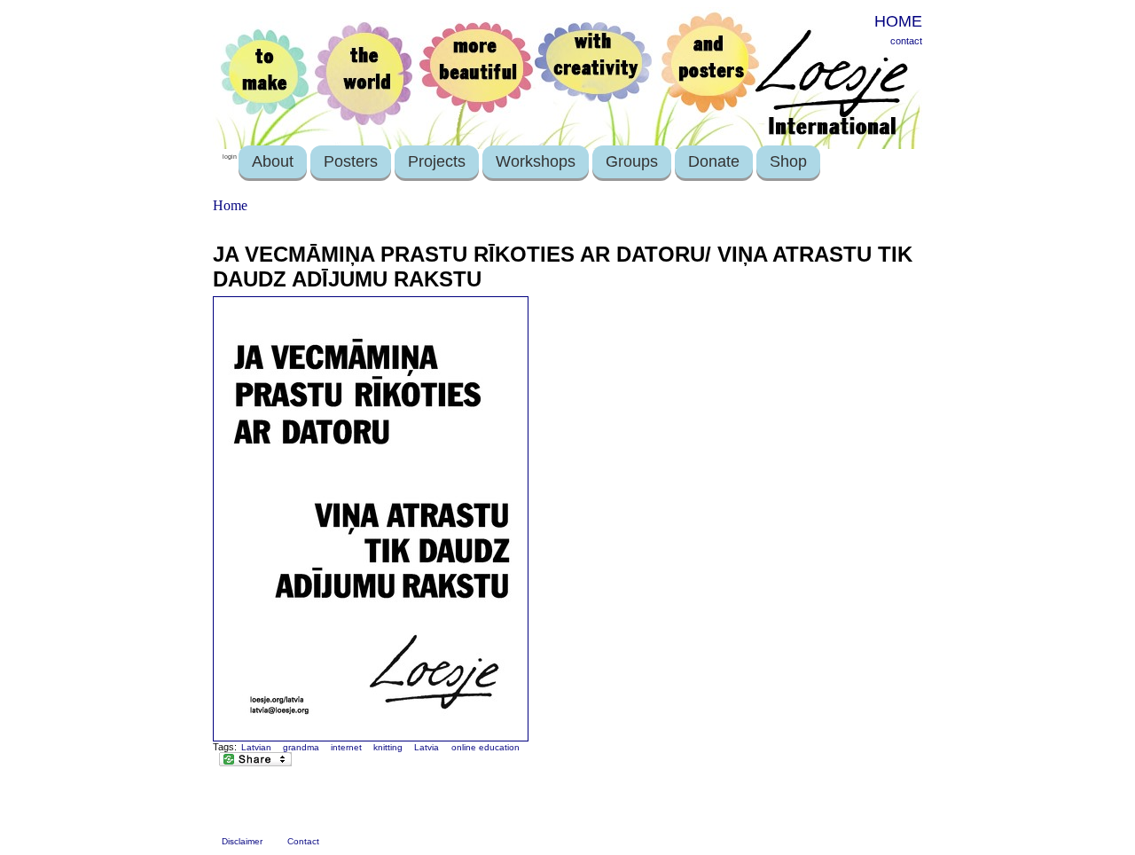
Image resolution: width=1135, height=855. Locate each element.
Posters (351, 161)
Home (230, 205)
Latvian (256, 747)
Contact (303, 841)
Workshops (535, 161)
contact (906, 40)
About (273, 161)
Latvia (426, 747)
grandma (301, 747)
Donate (714, 161)
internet (346, 747)
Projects (437, 161)
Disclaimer (242, 841)
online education (485, 747)
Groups (632, 161)
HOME (898, 21)
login (230, 156)
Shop (788, 161)
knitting (388, 747)
